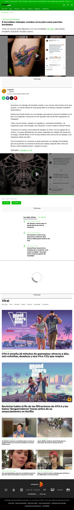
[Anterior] (3, 1)
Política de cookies (33, 503)
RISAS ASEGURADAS (33, 221)
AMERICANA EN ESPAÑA (9, 471)
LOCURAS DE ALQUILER (9, 439)
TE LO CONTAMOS (7, 351)
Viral (10, 9)
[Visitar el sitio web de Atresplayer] (33, 494)
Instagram (16, 203)
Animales (37, 9)
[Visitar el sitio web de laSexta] (14, 490)
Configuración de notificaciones (33, 506)
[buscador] (68, 5)
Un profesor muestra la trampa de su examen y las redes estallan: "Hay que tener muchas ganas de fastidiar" (37, 252)
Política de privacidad (20, 503)
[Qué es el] (54, 460)
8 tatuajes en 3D (25, 150)
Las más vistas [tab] (29, 217)
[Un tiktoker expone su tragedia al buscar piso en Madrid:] (19, 428)
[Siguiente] (70, 1)
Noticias (17, 9)
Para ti (24, 9)
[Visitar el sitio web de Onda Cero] (52, 490)
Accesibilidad (45, 506)
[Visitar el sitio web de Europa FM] (60, 490)
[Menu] (72, 5)
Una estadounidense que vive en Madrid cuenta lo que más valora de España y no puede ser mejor (18, 474)
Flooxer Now (5, 12)
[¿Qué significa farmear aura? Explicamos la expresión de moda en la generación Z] (54, 428)
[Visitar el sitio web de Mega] (37, 490)
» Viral (11, 12)
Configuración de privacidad (58, 503)
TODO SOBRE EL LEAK (8, 404)
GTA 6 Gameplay (23, 1)
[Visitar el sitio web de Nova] (29, 490)
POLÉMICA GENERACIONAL (45, 471)
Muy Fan (4, 9)
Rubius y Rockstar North (11, 1)
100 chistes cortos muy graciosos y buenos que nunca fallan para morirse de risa (38, 238)
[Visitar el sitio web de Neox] (21, 490)
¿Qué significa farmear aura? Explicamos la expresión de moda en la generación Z (51, 441)
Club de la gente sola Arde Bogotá (37, 1)
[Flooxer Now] (9, 5)
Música (30, 9)
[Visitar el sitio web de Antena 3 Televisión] (6, 490)
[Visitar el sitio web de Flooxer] (43, 494)
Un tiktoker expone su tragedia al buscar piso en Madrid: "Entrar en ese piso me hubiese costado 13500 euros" (18, 442)
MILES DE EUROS (32, 246)
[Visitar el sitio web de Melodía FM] (68, 490)
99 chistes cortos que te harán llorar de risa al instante (36, 225)
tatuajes (50, 29)
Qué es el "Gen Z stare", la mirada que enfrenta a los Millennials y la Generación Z (53, 474)
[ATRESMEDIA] (37, 484)
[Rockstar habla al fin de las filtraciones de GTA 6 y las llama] (37, 382)
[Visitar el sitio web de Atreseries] (45, 490)
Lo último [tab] (42, 217)
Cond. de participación (44, 503)
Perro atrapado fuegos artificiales (55, 1)
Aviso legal (11, 503)
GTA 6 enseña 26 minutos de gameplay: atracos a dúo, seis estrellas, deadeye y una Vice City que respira (35, 355)
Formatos (45, 9)
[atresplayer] (64, 5)
